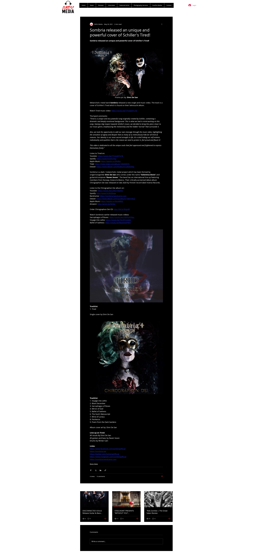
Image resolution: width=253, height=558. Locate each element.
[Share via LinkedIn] (100, 470)
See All (170, 487)
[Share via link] (105, 470)
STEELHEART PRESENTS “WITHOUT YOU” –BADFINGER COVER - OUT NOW (125, 512)
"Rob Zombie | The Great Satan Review (157, 512)
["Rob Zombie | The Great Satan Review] (158, 499)
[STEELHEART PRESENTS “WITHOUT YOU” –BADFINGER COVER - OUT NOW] (126, 499)
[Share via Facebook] (91, 470)
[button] (101, 5)
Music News (94, 464)
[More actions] (162, 24)
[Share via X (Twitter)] (96, 470)
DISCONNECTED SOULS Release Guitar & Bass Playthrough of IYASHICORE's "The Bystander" (94, 512)
